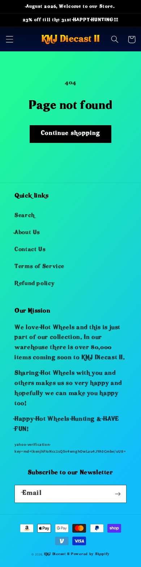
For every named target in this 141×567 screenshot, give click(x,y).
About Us (27, 233)
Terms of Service (39, 267)
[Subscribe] (118, 494)
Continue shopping (70, 133)
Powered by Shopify (90, 554)
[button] (9, 39)
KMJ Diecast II (57, 554)
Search (24, 216)
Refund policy (34, 284)
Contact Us (30, 250)
